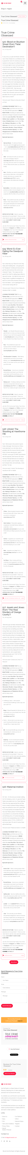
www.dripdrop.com (19, 743)
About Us (4, 1116)
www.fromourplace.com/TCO (16, 564)
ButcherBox (7, 188)
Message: (3, 991)
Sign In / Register (7, 8)
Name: (2, 977)
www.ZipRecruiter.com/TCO (15, 898)
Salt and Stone (7, 143)
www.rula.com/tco (8, 207)
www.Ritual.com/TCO (9, 716)
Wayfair (5, 331)
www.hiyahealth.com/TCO (10, 350)
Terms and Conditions (8, 1123)
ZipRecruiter (7, 894)
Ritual (5, 710)
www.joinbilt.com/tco (9, 734)
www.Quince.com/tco (9, 542)
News (3, 1119)
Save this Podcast (15, 1049)
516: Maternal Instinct (12, 787)
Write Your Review (10, 1073)
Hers (5, 172)
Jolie (5, 913)
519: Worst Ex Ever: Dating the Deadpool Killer (12, 251)
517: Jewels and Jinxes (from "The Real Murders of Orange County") (13, 611)
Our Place (6, 560)
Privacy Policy (6, 1126)
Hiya (5, 344)
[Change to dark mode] (22, 1)
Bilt (4, 730)
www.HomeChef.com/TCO (10, 874)
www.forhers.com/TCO (9, 178)
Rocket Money (7, 370)
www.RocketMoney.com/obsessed (12, 376)
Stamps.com (7, 382)
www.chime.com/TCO (9, 517)
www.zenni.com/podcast (10, 529)
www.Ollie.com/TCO (9, 160)
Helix (5, 550)
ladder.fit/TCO (15, 903)
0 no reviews (12, 23)
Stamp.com (22, 386)
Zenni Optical (7, 523)
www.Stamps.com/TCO (10, 386)
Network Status (19, 1121)
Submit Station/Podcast (6, 1129)
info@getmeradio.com (11, 1137)
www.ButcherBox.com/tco (16, 192)
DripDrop (6, 739)
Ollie (5, 156)
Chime (5, 511)
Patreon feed (5, 108)
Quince (5, 538)
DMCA (17, 1119)
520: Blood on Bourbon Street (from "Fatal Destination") (13, 44)
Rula (5, 199)
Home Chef (6, 868)
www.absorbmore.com (16, 360)
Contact (17, 1126)
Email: (2, 984)
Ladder (5, 903)
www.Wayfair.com (9, 337)
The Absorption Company (10, 356)
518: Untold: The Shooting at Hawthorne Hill (13, 431)
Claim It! (20, 1021)
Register (17, 1123)
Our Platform (18, 1116)
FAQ (3, 1121)
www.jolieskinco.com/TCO (16, 921)
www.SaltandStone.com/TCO (15, 147)
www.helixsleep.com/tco (10, 552)
